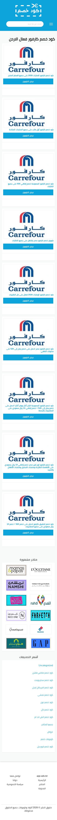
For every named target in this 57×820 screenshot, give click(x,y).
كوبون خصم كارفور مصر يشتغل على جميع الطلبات (33, 240)
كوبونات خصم (47, 739)
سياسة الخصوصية (15, 784)
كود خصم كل (47, 709)
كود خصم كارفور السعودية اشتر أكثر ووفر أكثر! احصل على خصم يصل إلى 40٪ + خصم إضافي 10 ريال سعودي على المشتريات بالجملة (29, 408)
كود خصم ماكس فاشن (42, 672)
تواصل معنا (15, 776)
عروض (50, 731)
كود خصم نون (47, 702)
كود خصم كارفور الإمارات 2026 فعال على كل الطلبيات (31, 294)
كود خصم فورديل (45, 746)
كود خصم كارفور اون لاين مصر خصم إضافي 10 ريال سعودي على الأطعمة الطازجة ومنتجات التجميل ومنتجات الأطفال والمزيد (29, 467)
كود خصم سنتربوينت (43, 680)
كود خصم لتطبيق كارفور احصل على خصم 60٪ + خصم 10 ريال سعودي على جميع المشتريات (30, 525)
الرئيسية (42, 780)
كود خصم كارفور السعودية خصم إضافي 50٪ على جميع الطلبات (31, 185)
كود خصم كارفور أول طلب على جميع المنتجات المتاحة (31, 129)
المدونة (42, 788)
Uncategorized (46, 665)
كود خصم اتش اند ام (43, 717)
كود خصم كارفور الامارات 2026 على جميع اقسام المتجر (31, 75)
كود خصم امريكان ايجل (42, 687)
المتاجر (42, 784)
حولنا (15, 780)
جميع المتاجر (47, 724)
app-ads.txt (42, 776)
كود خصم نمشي (45, 694)
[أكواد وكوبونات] (28, 10)
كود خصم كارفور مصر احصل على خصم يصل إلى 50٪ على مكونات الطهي (30, 350)
